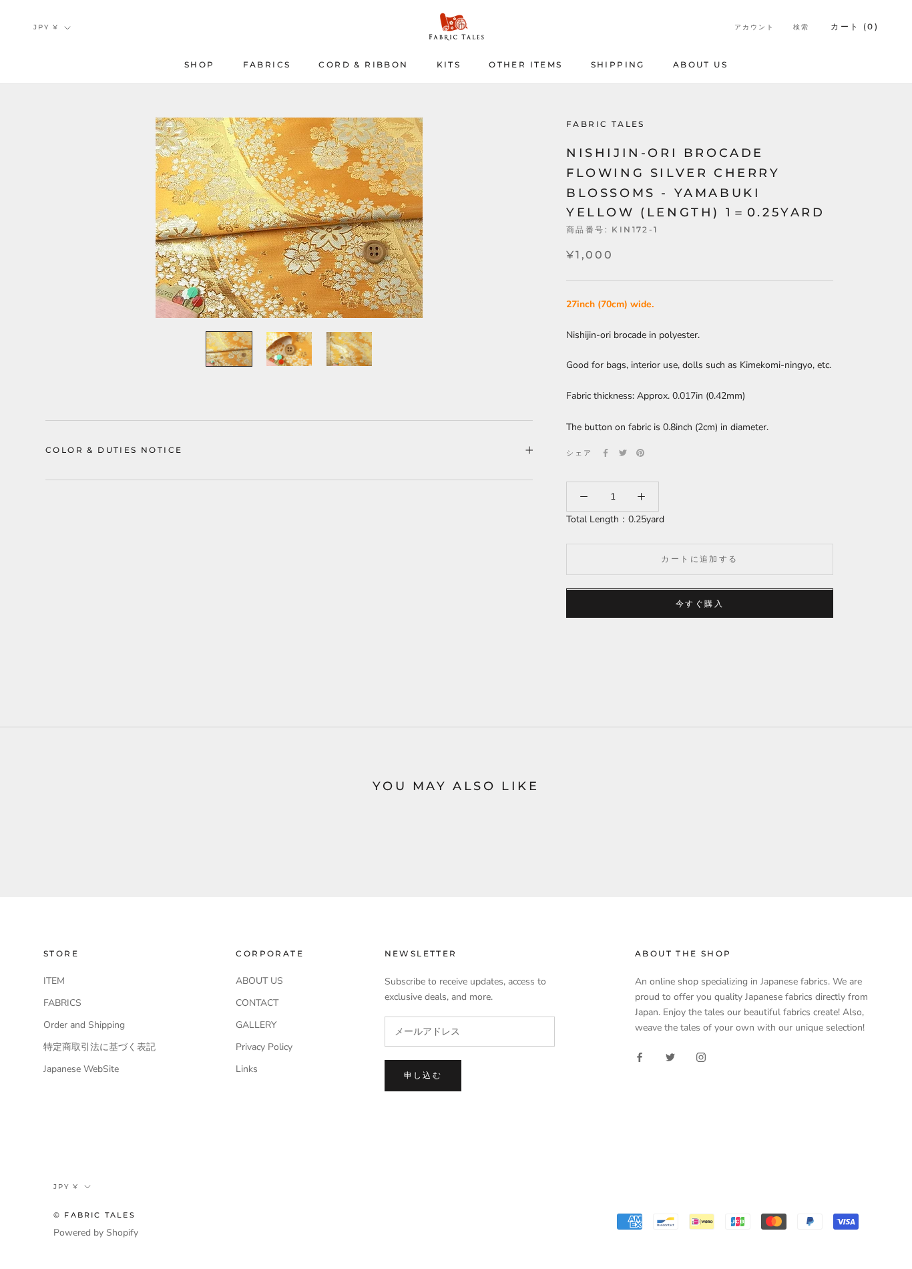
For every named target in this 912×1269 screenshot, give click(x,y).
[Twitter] (623, 453)
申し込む (423, 1075)
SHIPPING (618, 64)
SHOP (199, 64)
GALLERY (256, 1025)
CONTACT (257, 1002)
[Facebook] (606, 453)
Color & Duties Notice (113, 450)
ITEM (54, 980)
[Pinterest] (640, 453)
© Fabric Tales (94, 1215)
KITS (449, 64)
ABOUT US (700, 64)
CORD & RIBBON (363, 64)
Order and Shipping (84, 1025)
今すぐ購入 (700, 604)
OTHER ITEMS (525, 64)
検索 (801, 27)
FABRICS (267, 64)
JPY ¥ (46, 27)
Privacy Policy (264, 1047)
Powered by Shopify (95, 1232)
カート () (855, 26)
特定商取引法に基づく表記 (99, 1047)
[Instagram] (701, 1056)
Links (247, 1069)
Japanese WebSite (81, 1069)
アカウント (754, 27)
